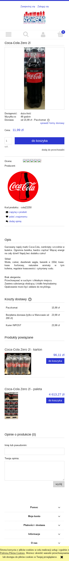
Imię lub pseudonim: (16, 445)
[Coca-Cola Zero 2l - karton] (19, 364)
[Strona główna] (34, 17)
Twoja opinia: (12, 458)
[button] (8, 34)
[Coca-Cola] (23, 186)
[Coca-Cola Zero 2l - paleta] (19, 405)
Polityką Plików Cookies (12, 553)
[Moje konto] (43, 34)
